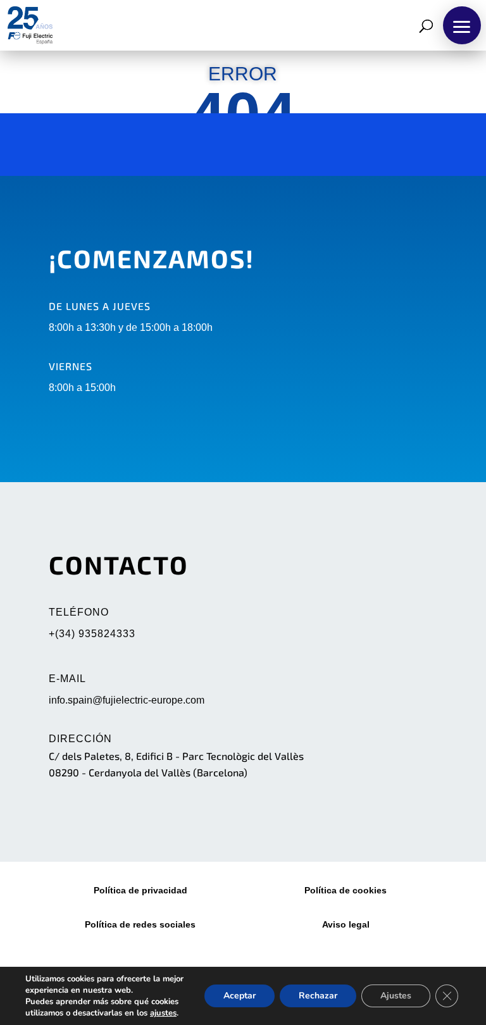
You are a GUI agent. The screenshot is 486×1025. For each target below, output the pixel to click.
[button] (462, 25)
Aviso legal (346, 924)
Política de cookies (345, 890)
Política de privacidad (140, 890)
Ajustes (395, 996)
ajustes (163, 1013)
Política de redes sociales (140, 924)
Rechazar (318, 996)
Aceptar (239, 996)
